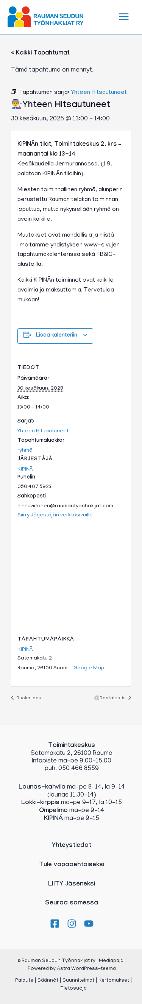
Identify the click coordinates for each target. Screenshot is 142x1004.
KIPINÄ (25, 469)
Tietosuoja (73, 989)
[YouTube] (89, 923)
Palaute (24, 981)
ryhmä (25, 451)
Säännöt (47, 981)
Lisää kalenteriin (56, 336)
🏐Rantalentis (110, 698)
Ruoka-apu (28, 698)
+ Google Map (87, 668)
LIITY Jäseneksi (71, 884)
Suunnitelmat (78, 981)
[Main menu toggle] (124, 17)
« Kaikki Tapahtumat (40, 53)
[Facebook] (54, 923)
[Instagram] (71, 923)
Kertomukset (113, 981)
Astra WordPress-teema (86, 969)
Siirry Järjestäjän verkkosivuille (55, 515)
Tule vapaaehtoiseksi (71, 865)
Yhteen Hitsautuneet (43, 431)
